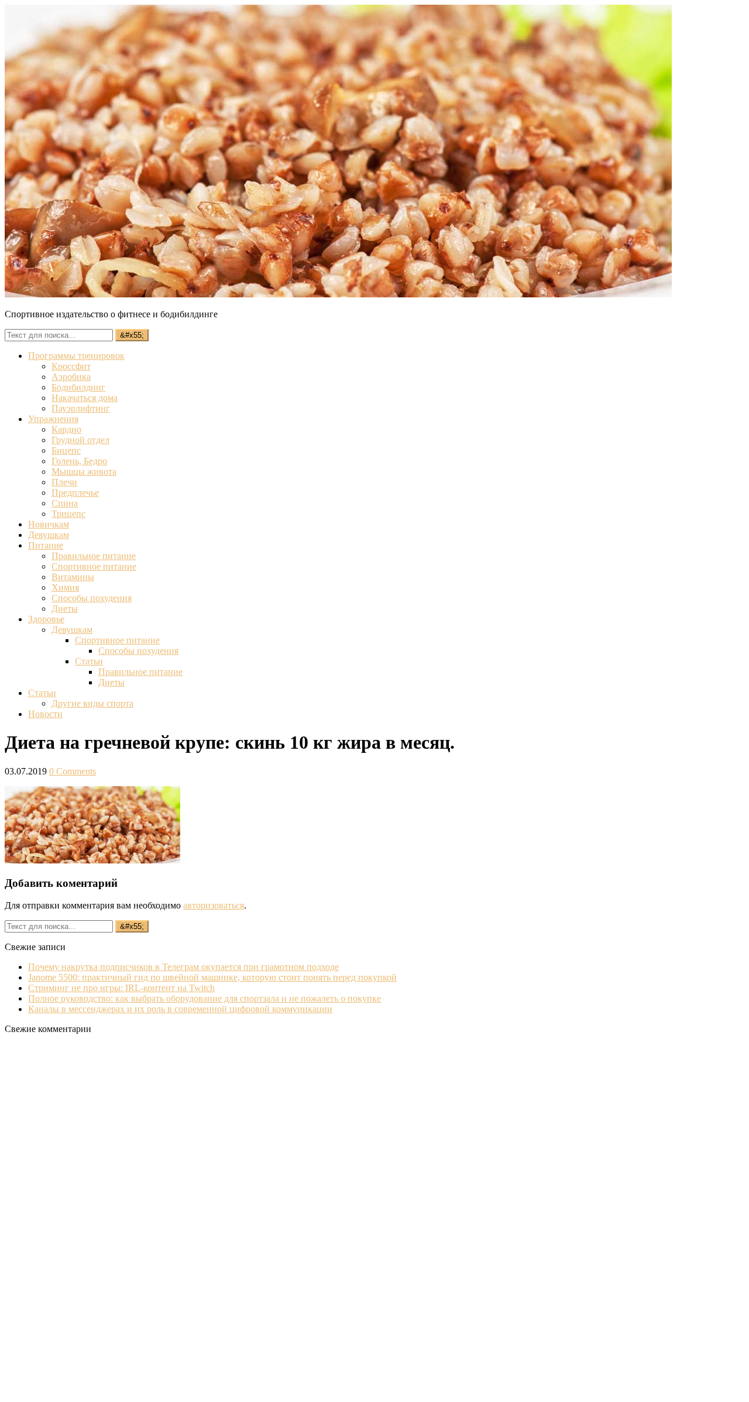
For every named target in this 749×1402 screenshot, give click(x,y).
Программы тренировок (76, 356)
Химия (65, 587)
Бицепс (66, 450)
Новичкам (48, 524)
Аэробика (71, 377)
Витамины (72, 577)
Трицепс (68, 514)
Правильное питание (93, 556)
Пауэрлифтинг (80, 408)
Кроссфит (71, 366)
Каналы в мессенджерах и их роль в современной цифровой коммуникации (180, 1009)
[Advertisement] (92, 1219)
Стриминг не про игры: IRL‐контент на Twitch (121, 988)
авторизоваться (213, 905)
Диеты (64, 608)
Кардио (66, 429)
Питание (45, 545)
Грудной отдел (80, 440)
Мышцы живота (83, 472)
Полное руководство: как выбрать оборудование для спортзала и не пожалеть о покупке (204, 998)
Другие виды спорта (92, 703)
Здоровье (46, 619)
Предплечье (75, 493)
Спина (64, 503)
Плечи (64, 482)
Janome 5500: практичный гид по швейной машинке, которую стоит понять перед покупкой (212, 977)
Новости (45, 714)
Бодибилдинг (78, 387)
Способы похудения (91, 598)
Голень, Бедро (79, 461)
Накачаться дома (84, 398)
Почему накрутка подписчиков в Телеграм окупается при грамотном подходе (183, 967)
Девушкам (48, 535)
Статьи (89, 661)
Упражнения (53, 419)
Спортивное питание (93, 566)
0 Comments (72, 771)
